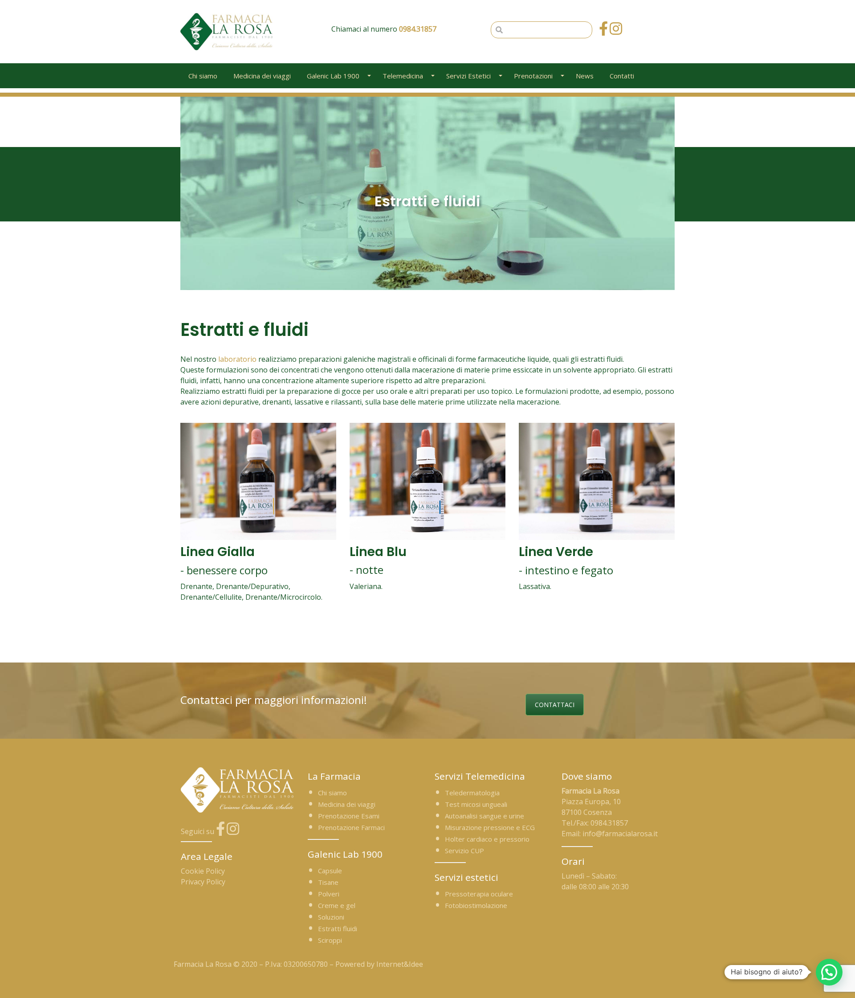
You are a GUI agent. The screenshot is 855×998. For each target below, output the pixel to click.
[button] (829, 972)
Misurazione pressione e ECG (490, 827)
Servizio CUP (464, 850)
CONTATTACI (554, 704)
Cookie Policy (203, 871)
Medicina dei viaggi (262, 75)
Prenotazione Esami (348, 815)
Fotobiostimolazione (476, 905)
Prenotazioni (533, 75)
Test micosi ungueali (476, 804)
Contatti (622, 75)
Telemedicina (403, 75)
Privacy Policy (203, 882)
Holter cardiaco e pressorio (487, 838)
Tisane (328, 882)
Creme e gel (336, 905)
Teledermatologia (472, 792)
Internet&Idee (399, 964)
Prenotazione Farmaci (351, 827)
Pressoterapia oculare (479, 893)
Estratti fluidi (337, 928)
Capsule (330, 870)
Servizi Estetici (468, 75)
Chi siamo (202, 75)
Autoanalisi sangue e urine (484, 815)
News (585, 75)
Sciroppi (330, 940)
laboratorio (237, 359)
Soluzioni (331, 916)
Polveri (328, 893)
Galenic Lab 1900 (333, 75)
